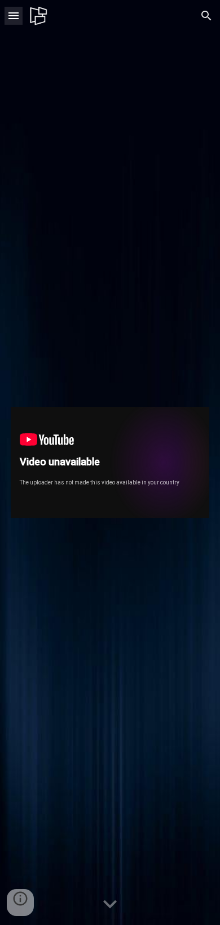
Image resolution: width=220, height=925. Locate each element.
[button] (13, 15)
